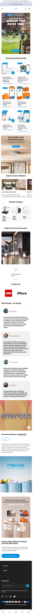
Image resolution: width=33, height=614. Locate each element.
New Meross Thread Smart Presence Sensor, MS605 (23, 127)
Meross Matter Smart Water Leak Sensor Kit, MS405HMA (8, 79)
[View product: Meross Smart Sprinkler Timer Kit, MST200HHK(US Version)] (27, 72)
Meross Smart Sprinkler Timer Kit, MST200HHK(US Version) (23, 79)
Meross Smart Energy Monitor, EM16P (22, 103)
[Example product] (6, 254)
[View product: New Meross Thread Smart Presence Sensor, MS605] (27, 120)
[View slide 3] (18, 279)
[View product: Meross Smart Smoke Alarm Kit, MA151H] (13, 120)
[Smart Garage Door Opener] (14, 184)
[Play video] (16, 416)
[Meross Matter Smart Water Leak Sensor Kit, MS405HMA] (24, 255)
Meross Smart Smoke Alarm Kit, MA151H (8, 126)
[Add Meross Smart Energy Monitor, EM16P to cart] (27, 97)
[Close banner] (30, 1)
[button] (28, 427)
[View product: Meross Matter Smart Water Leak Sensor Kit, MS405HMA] (13, 72)
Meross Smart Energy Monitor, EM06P (7, 103)
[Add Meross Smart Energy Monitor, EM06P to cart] (13, 97)
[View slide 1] (14, 279)
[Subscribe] (27, 585)
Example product (16, 274)
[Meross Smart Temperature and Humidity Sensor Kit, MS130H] (16, 253)
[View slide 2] (16, 279)
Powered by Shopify (22, 604)
